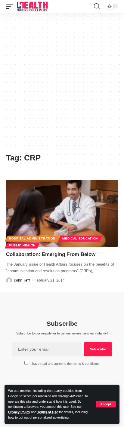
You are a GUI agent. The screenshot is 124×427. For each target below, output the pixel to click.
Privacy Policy (19, 412)
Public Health (22, 245)
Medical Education (80, 238)
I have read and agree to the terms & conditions (65, 363)
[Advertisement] (62, 85)
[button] (106, 404)
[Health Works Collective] (32, 6)
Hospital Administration (32, 238)
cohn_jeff (22, 280)
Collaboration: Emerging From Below (50, 254)
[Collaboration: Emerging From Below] (62, 213)
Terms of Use (47, 412)
